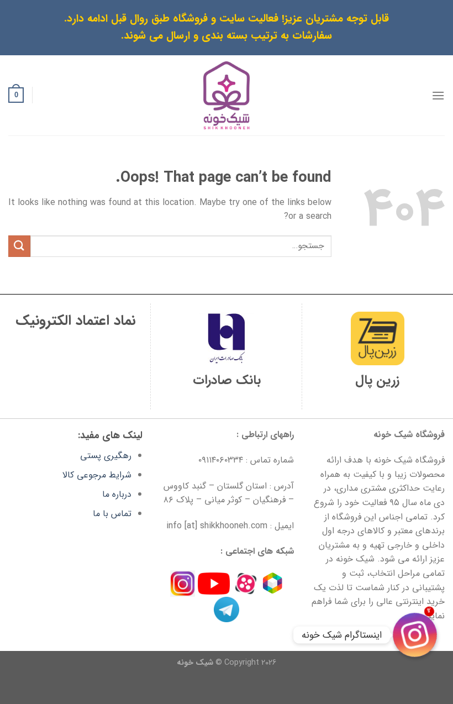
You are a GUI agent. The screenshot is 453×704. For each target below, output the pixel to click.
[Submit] (19, 246)
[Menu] (438, 95)
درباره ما (116, 494)
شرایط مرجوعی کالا (96, 475)
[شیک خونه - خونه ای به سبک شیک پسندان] (227, 95)
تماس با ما (112, 514)
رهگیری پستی (105, 456)
